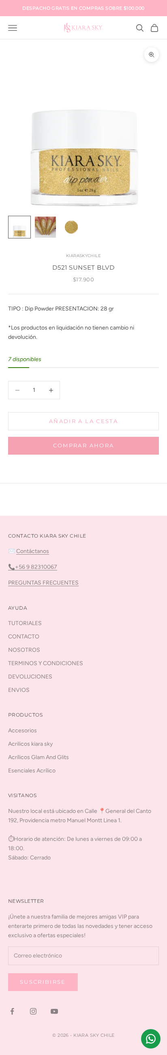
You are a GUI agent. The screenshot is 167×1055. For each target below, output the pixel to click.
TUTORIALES (25, 623)
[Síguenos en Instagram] (33, 1011)
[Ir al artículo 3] (71, 227)
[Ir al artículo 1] (19, 227)
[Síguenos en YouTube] (54, 1011)
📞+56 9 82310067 (32, 567)
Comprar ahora (83, 445)
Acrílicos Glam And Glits (38, 757)
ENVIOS (19, 690)
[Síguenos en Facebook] (12, 1011)
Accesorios (22, 730)
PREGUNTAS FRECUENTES (43, 582)
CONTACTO (23, 636)
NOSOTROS (24, 650)
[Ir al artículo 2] (45, 227)
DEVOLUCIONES (30, 676)
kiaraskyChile (83, 255)
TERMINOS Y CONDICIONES (45, 663)
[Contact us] (151, 1039)
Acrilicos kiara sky (30, 743)
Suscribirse (43, 981)
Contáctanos (32, 551)
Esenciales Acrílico (32, 770)
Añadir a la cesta (83, 421)
